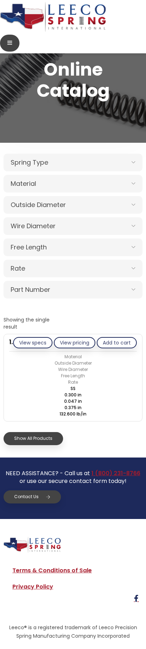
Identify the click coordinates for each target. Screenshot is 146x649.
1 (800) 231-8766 (115, 473)
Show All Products (33, 438)
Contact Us (26, 497)
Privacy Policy (32, 587)
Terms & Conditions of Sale (52, 570)
